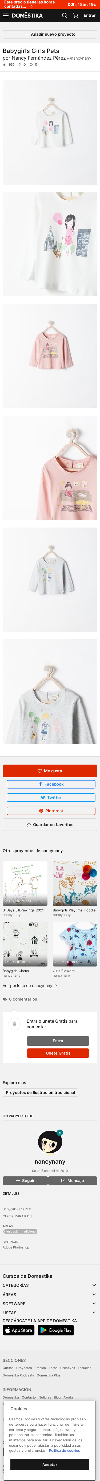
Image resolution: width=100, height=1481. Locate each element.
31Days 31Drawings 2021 (23, 910)
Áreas (9, 1294)
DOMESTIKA (27, 15)
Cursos (8, 1368)
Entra (58, 1040)
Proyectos (24, 1368)
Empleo (40, 1368)
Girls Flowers (64, 971)
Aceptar (49, 1464)
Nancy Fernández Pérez (51, 58)
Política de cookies (64, 1450)
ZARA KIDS (23, 1216)
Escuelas (84, 1368)
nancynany (52, 850)
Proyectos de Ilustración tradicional (40, 1092)
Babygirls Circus (16, 971)
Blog (57, 1397)
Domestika (11, 1397)
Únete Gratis (58, 1053)
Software (14, 1303)
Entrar (90, 15)
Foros (53, 1368)
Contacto (29, 1397)
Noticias (45, 1397)
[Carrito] (75, 15)
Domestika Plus (48, 1375)
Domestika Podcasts (18, 1375)
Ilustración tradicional (21, 1231)
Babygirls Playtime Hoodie (74, 910)
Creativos (67, 1368)
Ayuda (68, 1397)
